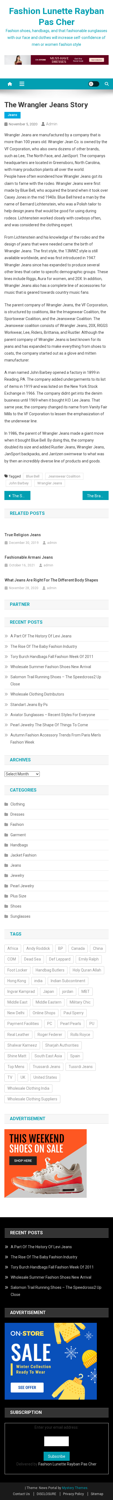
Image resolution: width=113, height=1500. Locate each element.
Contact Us (21, 1494)
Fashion (17, 824)
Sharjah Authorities (62, 1045)
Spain (75, 1056)
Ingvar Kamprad (21, 991)
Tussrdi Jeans (81, 1066)
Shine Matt (16, 1056)
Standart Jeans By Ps (29, 704)
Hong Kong (16, 981)
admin (51, 124)
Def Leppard (59, 959)
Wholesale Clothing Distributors (37, 694)
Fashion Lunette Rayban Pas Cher (67, 1464)
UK (23, 1077)
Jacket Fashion (23, 855)
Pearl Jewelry (22, 886)
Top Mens (15, 1066)
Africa (12, 948)
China (98, 948)
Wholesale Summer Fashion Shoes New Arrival (50, 667)
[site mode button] (93, 84)
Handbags (19, 845)
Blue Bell (32, 476)
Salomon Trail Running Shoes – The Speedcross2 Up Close (55, 680)
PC (49, 1023)
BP (60, 948)
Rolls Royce (80, 1034)
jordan (67, 991)
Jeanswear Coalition (64, 476)
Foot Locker (17, 970)
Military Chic (80, 1002)
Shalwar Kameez (22, 1045)
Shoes (15, 906)
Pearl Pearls (70, 1023)
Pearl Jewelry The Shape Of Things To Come (49, 725)
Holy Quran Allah (87, 970)
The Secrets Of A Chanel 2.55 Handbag (21, 496)
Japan (48, 991)
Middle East (17, 1002)
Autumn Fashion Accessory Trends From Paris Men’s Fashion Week (55, 738)
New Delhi (15, 1013)
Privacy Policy (73, 1494)
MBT (85, 991)
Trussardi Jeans (46, 1066)
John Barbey (19, 483)
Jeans (12, 115)
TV (9, 1077)
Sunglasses (20, 916)
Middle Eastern (48, 1002)
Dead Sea (32, 959)
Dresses (17, 814)
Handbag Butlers (50, 970)
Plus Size (18, 896)
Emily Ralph (89, 959)
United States (45, 1077)
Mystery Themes (74, 1488)
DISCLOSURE (46, 1494)
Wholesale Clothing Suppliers (32, 1099)
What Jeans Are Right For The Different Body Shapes (51, 580)
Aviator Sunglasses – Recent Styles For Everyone (52, 715)
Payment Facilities (23, 1023)
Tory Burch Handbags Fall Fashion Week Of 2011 (52, 656)
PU (91, 1023)
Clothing (17, 804)
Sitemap (97, 1494)
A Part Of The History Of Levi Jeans (41, 636)
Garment (18, 835)
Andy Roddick (38, 948)
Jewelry (17, 875)
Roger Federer (50, 1034)
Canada (78, 948)
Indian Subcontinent (68, 981)
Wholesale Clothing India (28, 1088)
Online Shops (44, 1013)
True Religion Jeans (23, 535)
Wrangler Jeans (49, 483)
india (38, 981)
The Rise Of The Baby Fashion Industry (43, 646)
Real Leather (18, 1034)
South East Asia (48, 1056)
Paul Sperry (74, 1013)
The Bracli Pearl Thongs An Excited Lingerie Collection (98, 496)
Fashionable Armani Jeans (29, 557)
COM (11, 959)
